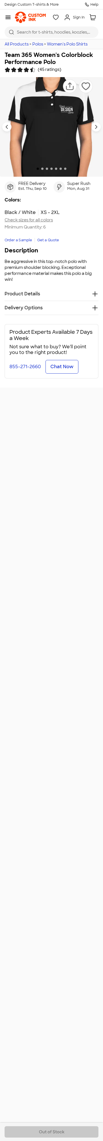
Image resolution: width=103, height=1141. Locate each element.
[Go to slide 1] (37, 168)
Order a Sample (18, 240)
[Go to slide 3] (47, 168)
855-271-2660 (25, 367)
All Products (17, 44)
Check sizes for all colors (29, 220)
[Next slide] (96, 126)
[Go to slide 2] (42, 168)
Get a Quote (48, 240)
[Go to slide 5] (56, 168)
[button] (70, 86)
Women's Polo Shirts (67, 44)
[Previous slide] (6, 126)
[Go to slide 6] (60, 168)
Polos (37, 44)
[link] (30, 17)
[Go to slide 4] (51, 168)
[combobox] (51, 32)
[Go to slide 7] (65, 168)
